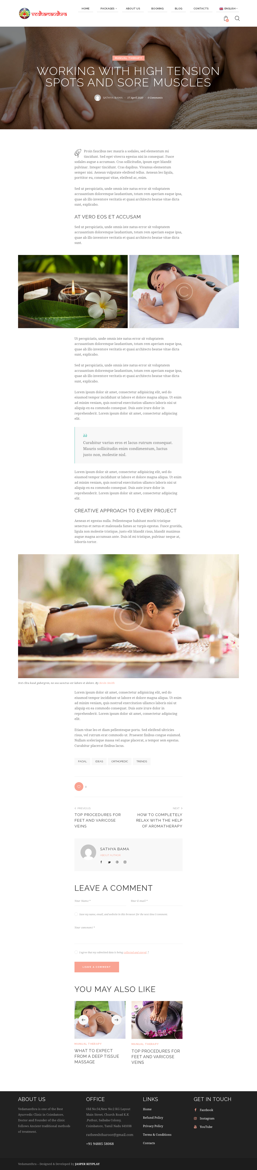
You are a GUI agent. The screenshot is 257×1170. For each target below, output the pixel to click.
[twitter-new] (109, 862)
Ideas (99, 761)
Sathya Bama (114, 849)
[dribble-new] (117, 862)
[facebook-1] (101, 862)
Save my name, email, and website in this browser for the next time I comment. (123, 914)
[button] (80, 786)
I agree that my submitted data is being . (114, 952)
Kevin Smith (107, 683)
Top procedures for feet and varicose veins (156, 1057)
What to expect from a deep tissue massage (96, 1056)
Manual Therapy (128, 58)
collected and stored (135, 952)
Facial (82, 761)
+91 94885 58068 (100, 1143)
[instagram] (125, 862)
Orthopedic (119, 761)
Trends (142, 761)
